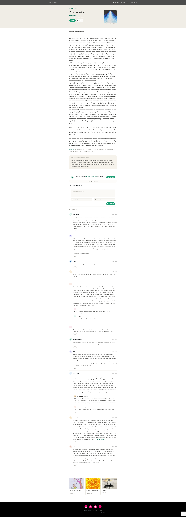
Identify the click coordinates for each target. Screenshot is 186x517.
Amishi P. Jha (72, 15)
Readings (116, 2)
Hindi (80, 20)
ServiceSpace (99, 510)
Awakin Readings (73, 8)
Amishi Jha (71, 149)
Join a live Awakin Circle (91, 176)
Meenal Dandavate (77, 339)
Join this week (111, 177)
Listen (73, 20)
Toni (74, 271)
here (95, 151)
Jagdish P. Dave (76, 417)
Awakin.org (53, 2)
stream (74, 236)
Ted (74, 446)
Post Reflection (110, 203)
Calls (127, 2)
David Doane (76, 373)
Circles (122, 2)
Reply (75, 230)
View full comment (100, 439)
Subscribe (134, 2)
